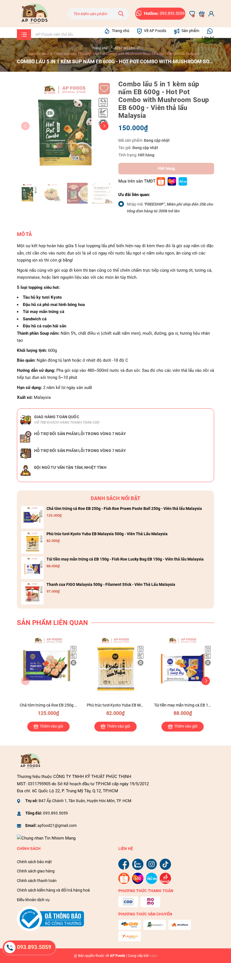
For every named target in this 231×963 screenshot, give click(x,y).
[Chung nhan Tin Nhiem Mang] (46, 837)
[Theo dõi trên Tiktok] (165, 864)
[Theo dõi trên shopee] (124, 878)
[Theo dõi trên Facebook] (124, 864)
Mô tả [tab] (24, 234)
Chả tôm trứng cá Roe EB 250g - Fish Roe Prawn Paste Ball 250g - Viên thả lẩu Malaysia (124, 508)
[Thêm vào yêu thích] (104, 88)
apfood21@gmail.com (57, 825)
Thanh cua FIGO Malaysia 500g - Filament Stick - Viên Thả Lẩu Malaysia (110, 584)
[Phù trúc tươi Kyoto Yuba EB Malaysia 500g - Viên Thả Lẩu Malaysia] (32, 542)
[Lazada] (172, 181)
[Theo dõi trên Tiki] (152, 878)
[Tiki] (183, 181)
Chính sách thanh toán (37, 880)
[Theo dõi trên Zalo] (138, 864)
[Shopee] (161, 181)
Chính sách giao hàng (36, 871)
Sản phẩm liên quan (52, 623)
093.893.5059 (55, 813)
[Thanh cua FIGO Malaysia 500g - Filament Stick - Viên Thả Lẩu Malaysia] (32, 593)
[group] (65, 128)
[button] (104, 126)
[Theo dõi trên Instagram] (152, 864)
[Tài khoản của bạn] (211, 13)
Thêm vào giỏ (51, 726)
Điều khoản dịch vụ (33, 899)
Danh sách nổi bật (115, 498)
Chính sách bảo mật (34, 862)
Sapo (153, 955)
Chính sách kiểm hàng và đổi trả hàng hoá (53, 890)
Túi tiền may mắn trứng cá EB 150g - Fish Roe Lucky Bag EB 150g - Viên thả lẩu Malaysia (125, 559)
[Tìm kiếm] (121, 14)
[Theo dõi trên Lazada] (138, 878)
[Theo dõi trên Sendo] (165, 878)
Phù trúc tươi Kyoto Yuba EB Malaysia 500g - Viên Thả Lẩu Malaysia (107, 534)
